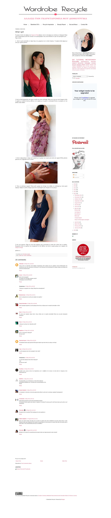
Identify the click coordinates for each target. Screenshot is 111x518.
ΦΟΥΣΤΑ (74, 64)
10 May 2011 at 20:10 (27, 322)
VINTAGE (74, 70)
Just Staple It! (77, 212)
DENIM (94, 68)
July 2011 (77, 204)
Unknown (21, 263)
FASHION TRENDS (81, 64)
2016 (75, 184)
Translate (77, 78)
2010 (75, 230)
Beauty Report (61, 24)
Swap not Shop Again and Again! (82, 219)
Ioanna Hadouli (22, 390)
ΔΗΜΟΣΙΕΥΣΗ (83, 68)
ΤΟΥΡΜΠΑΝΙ (82, 70)
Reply (20, 270)
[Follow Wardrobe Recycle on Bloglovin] (78, 168)
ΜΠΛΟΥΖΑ (80, 63)
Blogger (63, 499)
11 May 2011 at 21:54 (28, 378)
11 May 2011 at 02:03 (30, 357)
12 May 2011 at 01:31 (29, 398)
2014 (75, 187)
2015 (75, 186)
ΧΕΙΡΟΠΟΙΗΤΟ (85, 61)
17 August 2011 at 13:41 (32, 418)
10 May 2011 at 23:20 (26, 349)
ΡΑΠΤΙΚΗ (93, 61)
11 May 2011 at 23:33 (31, 390)
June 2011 (77, 206)
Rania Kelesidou (23, 303)
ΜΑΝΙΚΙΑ (77, 70)
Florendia (25, 254)
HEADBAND (79, 66)
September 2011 (78, 200)
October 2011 (78, 199)
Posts (75, 174)
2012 (75, 191)
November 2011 (78, 197)
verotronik (21, 398)
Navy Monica (77, 214)
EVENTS (74, 63)
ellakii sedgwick (22, 418)
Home (25, 24)
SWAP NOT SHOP (22, 255)
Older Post (64, 461)
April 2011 (77, 222)
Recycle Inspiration (48, 24)
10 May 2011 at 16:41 (30, 295)
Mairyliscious (22, 295)
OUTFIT (87, 64)
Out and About (73, 24)
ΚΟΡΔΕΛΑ (74, 67)
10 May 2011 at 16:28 (28, 263)
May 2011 (77, 208)
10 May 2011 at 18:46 (32, 303)
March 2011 (77, 224)
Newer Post (18, 461)
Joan (20, 349)
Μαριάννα (21, 330)
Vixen (20, 322)
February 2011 (78, 225)
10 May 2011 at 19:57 (27, 312)
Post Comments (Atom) (26, 463)
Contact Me (84, 24)
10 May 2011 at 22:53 (31, 340)
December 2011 (78, 195)
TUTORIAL (80, 60)
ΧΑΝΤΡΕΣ (88, 68)
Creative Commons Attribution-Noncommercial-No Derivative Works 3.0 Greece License (57, 495)
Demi (20, 312)
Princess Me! (77, 210)
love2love (21, 369)
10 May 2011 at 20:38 (29, 330)
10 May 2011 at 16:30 (30, 286)
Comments (76, 177)
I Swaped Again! (78, 217)
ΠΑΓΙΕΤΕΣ (79, 67)
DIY (73, 60)
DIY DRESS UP (85, 67)
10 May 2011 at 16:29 (27, 275)
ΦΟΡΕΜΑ (93, 63)
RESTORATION (92, 67)
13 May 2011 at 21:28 (30, 410)
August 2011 (78, 202)
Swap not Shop (35, 35)
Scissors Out (93, 64)
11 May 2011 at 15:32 (29, 369)
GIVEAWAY (87, 63)
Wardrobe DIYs (35, 24)
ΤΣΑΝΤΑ (74, 66)
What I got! (77, 215)
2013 (75, 189)
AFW (92, 68)
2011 (75, 193)
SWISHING (29, 255)
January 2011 (78, 227)
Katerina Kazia (22, 340)
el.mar (20, 275)
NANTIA (21, 378)
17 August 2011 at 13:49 (31, 430)
